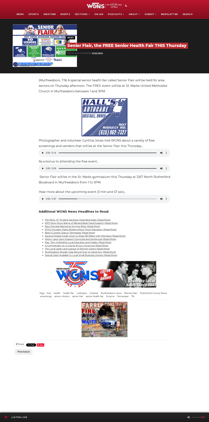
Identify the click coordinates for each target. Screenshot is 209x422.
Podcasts (115, 14)
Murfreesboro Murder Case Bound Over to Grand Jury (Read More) (80, 252)
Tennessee (123, 296)
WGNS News (97, 53)
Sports (33, 14)
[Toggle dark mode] (125, 6)
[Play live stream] (6, 417)
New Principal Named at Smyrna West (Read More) (72, 226)
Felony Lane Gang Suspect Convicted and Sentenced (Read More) (80, 239)
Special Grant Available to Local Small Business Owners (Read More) (81, 255)
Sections (81, 14)
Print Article (23, 351)
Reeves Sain (130, 293)
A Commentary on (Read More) (76, 245)
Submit (149, 14)
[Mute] (188, 417)
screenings (46, 296)
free (49, 293)
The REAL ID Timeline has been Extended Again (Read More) (77, 220)
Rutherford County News (153, 293)
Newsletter (169, 14)
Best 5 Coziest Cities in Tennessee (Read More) (70, 232)
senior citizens (61, 296)
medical (94, 293)
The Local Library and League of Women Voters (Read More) (77, 248)
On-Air (98, 14)
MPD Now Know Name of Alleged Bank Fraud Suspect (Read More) (81, 223)
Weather (49, 14)
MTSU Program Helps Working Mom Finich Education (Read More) (81, 229)
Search (188, 14)
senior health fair (94, 296)
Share (20, 344)
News (20, 14)
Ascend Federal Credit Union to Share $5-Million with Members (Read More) (85, 236)
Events (65, 14)
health (57, 293)
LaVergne (82, 293)
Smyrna (110, 296)
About (133, 14)
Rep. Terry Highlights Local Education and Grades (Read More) (78, 242)
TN (132, 296)
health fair (68, 293)
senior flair (77, 296)
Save (42, 345)
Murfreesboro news (111, 293)
